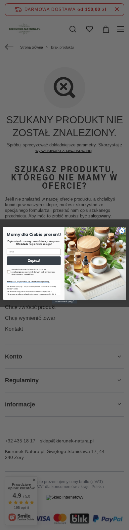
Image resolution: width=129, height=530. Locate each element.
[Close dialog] (122, 231)
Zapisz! (34, 260)
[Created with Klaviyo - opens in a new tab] (64, 301)
